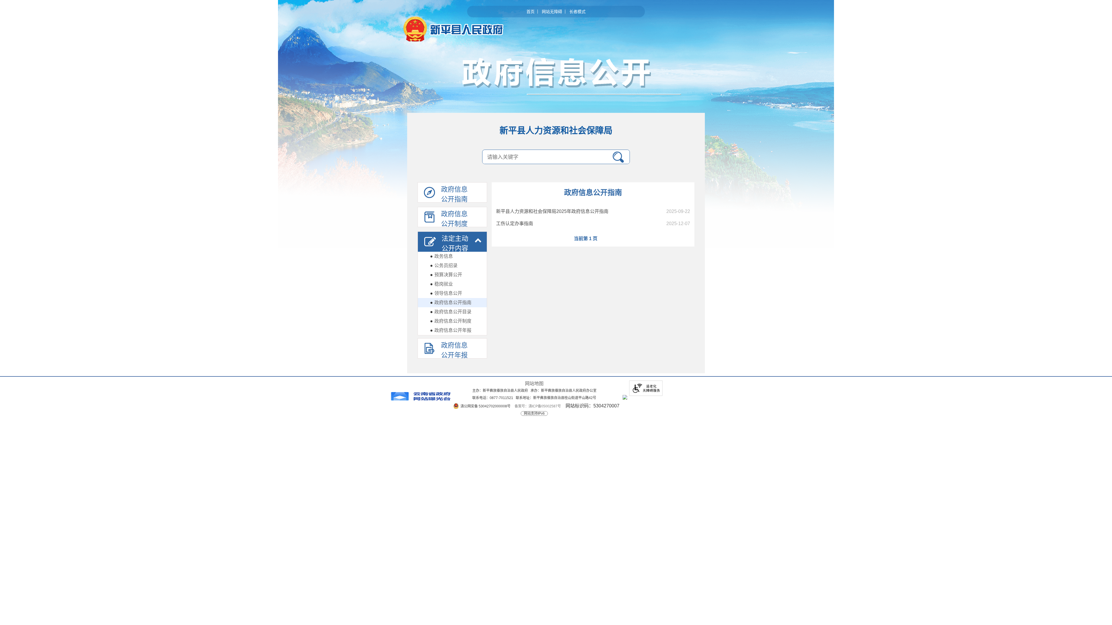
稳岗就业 (441, 284)
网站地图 (534, 383)
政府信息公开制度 (450, 321)
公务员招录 (444, 265)
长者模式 (577, 12)
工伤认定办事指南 (514, 223)
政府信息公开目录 (450, 311)
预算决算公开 (446, 274)
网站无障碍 (552, 12)
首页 (530, 12)
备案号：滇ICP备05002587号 (538, 406)
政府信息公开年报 (450, 330)
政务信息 (441, 256)
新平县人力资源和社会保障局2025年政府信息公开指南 (552, 211)
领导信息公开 (446, 293)
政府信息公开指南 (450, 302)
